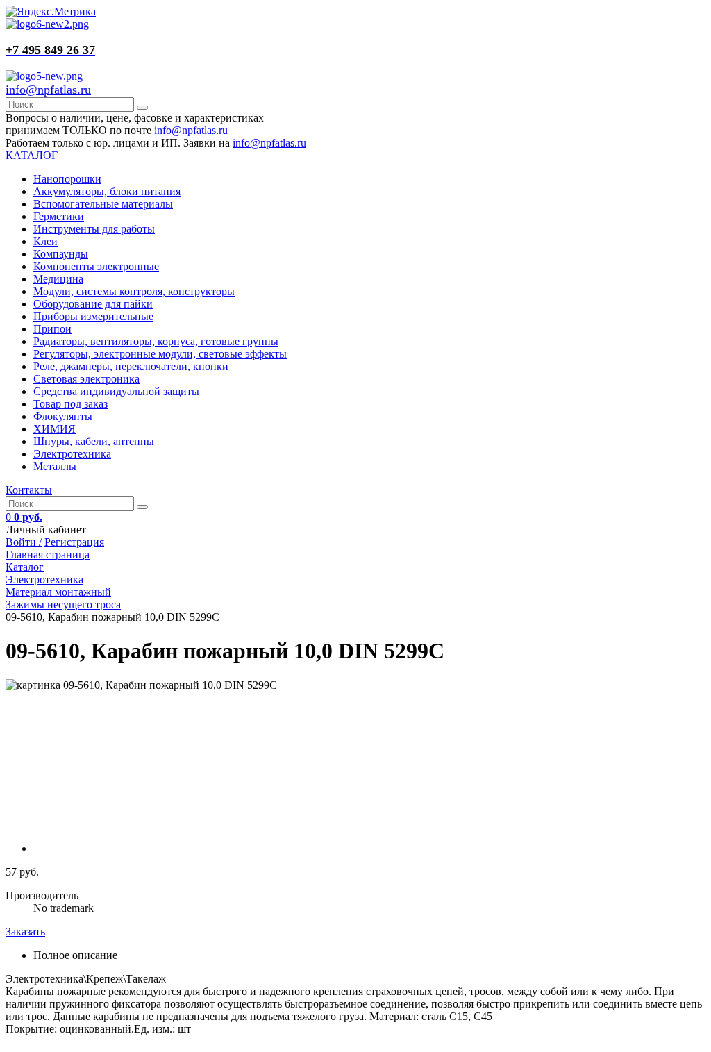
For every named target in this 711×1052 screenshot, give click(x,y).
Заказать (25, 931)
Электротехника (72, 454)
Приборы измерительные (93, 316)
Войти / (24, 542)
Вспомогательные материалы (103, 204)
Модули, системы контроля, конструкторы (134, 291)
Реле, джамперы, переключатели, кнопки (130, 366)
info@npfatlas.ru (48, 90)
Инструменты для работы (94, 229)
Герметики (58, 216)
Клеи (45, 241)
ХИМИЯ (54, 429)
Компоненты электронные (96, 266)
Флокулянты (62, 416)
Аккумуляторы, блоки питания (107, 191)
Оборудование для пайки (93, 304)
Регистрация (74, 542)
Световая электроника (86, 379)
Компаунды (60, 254)
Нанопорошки (67, 179)
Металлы (54, 466)
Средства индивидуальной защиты (116, 391)
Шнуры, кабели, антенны (93, 441)
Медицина (58, 279)
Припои (52, 329)
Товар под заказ (70, 404)
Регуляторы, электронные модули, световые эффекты (160, 354)
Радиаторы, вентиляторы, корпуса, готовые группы (155, 341)
